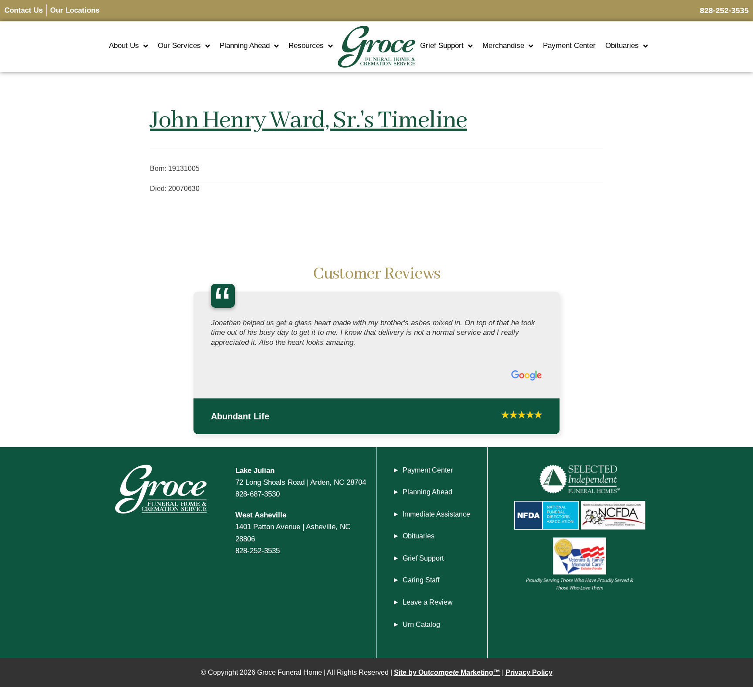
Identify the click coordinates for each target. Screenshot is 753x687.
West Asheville (260, 514)
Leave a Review (428, 602)
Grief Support (442, 45)
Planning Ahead (245, 45)
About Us (124, 45)
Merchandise (503, 45)
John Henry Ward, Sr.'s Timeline (308, 120)
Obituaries (622, 45)
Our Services (179, 45)
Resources (306, 45)
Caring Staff (421, 580)
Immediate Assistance (436, 514)
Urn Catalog (421, 624)
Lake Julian (255, 470)
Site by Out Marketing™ (447, 672)
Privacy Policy (529, 672)
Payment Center (569, 45)
